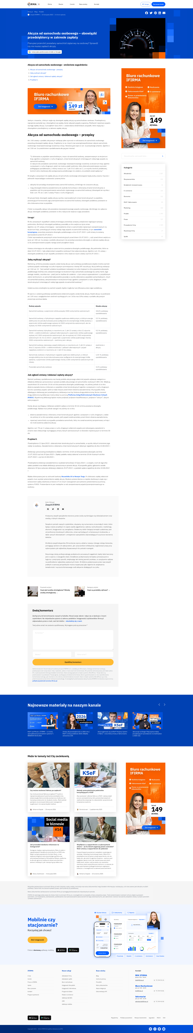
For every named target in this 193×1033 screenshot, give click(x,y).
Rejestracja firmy (129, 231)
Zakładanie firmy (67, 976)
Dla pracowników (129, 179)
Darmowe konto (158, 4)
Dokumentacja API (101, 991)
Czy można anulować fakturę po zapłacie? (45, 790)
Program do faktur (67, 991)
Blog (97, 976)
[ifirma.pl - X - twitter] (155, 1029)
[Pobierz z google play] (73, 950)
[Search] (162, 156)
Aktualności (127, 173)
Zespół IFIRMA (35, 15)
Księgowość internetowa (69, 988)
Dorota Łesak (83, 809)
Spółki (126, 236)
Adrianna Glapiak (38, 809)
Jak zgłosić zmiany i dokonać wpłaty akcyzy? (46, 76)
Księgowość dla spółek (68, 985)
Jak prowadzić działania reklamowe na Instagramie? (44, 846)
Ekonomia (127, 196)
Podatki (126, 214)
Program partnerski (33, 995)
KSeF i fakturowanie (130, 202)
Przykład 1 (34, 80)
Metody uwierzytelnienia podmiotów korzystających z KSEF (90, 791)
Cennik (30, 979)
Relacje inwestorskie (140, 1018)
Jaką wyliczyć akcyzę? (38, 73)
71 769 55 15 (160, 980)
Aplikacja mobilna (67, 1004)
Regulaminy (114, 1018)
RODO (158, 1018)
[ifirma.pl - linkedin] (159, 1029)
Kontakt (30, 991)
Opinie (29, 985)
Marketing (127, 208)
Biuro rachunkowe (67, 982)
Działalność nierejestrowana (133, 185)
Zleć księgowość (37, 940)
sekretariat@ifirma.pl (141, 1001)
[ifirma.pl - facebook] (150, 1029)
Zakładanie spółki (67, 979)
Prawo (126, 219)
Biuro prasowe (32, 988)
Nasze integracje (101, 988)
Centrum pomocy (101, 979)
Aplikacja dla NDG (67, 998)
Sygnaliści (152, 1018)
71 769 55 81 (160, 991)
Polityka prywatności (126, 1018)
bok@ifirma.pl (139, 980)
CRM (63, 1001)
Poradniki (99, 982)
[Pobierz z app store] (61, 950)
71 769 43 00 (160, 1001)
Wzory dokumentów (102, 985)
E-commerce (128, 191)
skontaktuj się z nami (74, 621)
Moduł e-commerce (67, 995)
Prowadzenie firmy (130, 225)
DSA (164, 1018)
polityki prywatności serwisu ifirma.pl (44, 681)
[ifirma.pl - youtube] (163, 1029)
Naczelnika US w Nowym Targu (73, 476)
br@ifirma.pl (139, 991)
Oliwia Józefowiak (38, 874)
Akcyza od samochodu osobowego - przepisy (46, 70)
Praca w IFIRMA (32, 982)
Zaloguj (146, 4)
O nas (29, 976)
